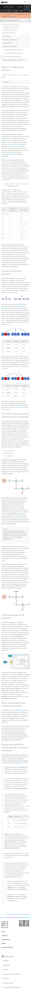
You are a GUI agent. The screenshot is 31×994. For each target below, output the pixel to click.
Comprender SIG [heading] (6, 939)
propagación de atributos (8, 154)
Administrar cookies (8, 983)
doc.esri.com (11, 16)
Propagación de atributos (20, 763)
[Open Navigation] (29, 2)
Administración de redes (8, 33)
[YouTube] (27, 924)
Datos (7, 24)
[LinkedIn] (27, 921)
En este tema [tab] (5, 82)
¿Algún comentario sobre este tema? (19, 914)
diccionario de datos (22, 407)
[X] (24, 921)
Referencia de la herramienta (23, 10)
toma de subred (17, 516)
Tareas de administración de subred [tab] (13, 60)
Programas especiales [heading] (7, 947)
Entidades (19, 7)
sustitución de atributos (21, 710)
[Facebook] (20, 921)
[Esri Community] (20, 924)
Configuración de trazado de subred (13, 49)
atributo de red (5, 140)
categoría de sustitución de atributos (15, 144)
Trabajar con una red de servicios (11, 26)
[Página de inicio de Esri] (4, 2)
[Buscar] (25, 2)
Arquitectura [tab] (6, 36)
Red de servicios (15, 24)
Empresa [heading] (4, 943)
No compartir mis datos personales (12, 987)
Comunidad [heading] (5, 935)
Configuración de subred (9, 30)
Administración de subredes (10, 28)
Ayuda (16, 11)
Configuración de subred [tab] (10, 46)
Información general (8, 7)
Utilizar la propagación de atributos (13, 53)
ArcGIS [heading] (3, 931)
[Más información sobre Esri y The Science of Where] (5, 925)
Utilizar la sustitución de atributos (12, 56)
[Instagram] (24, 924)
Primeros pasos (9, 10)
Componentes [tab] (7, 43)
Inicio (3, 11)
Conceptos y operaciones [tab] (10, 39)
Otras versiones (15, 75)
